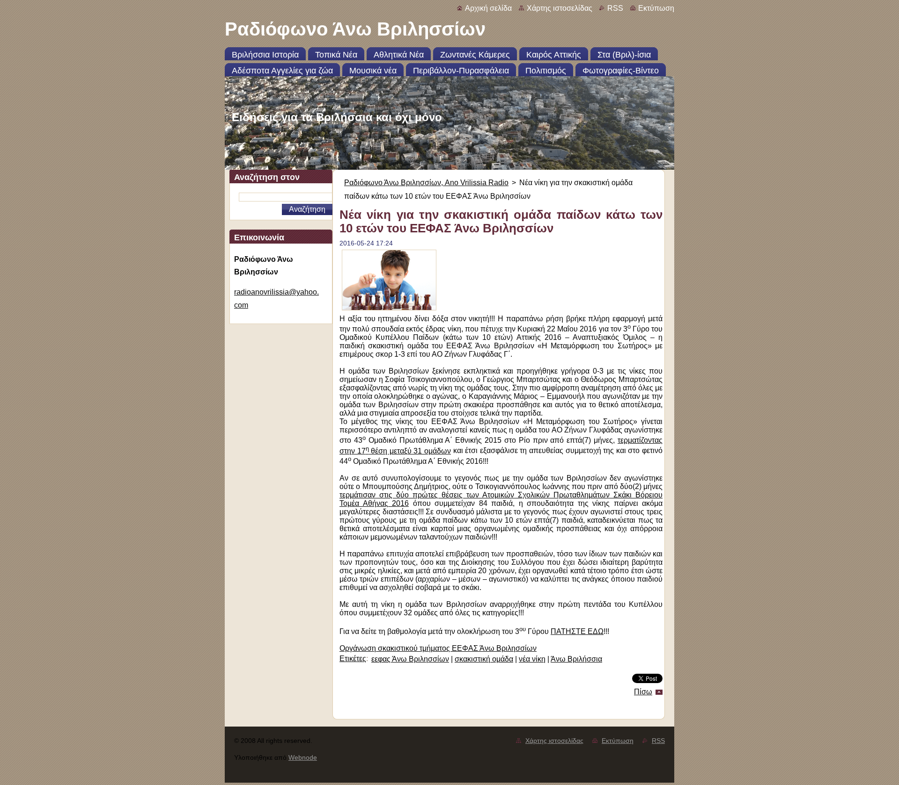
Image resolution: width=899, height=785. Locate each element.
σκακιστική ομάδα (484, 659)
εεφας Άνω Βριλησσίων (410, 659)
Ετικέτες (352, 659)
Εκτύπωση (656, 8)
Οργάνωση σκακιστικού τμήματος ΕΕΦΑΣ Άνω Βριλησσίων (438, 648)
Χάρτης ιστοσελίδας (559, 8)
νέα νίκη (532, 659)
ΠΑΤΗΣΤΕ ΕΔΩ (577, 631)
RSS (615, 8)
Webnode (302, 757)
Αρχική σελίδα (488, 8)
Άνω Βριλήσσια (576, 659)
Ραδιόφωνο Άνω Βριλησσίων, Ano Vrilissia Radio (426, 183)
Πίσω (643, 692)
